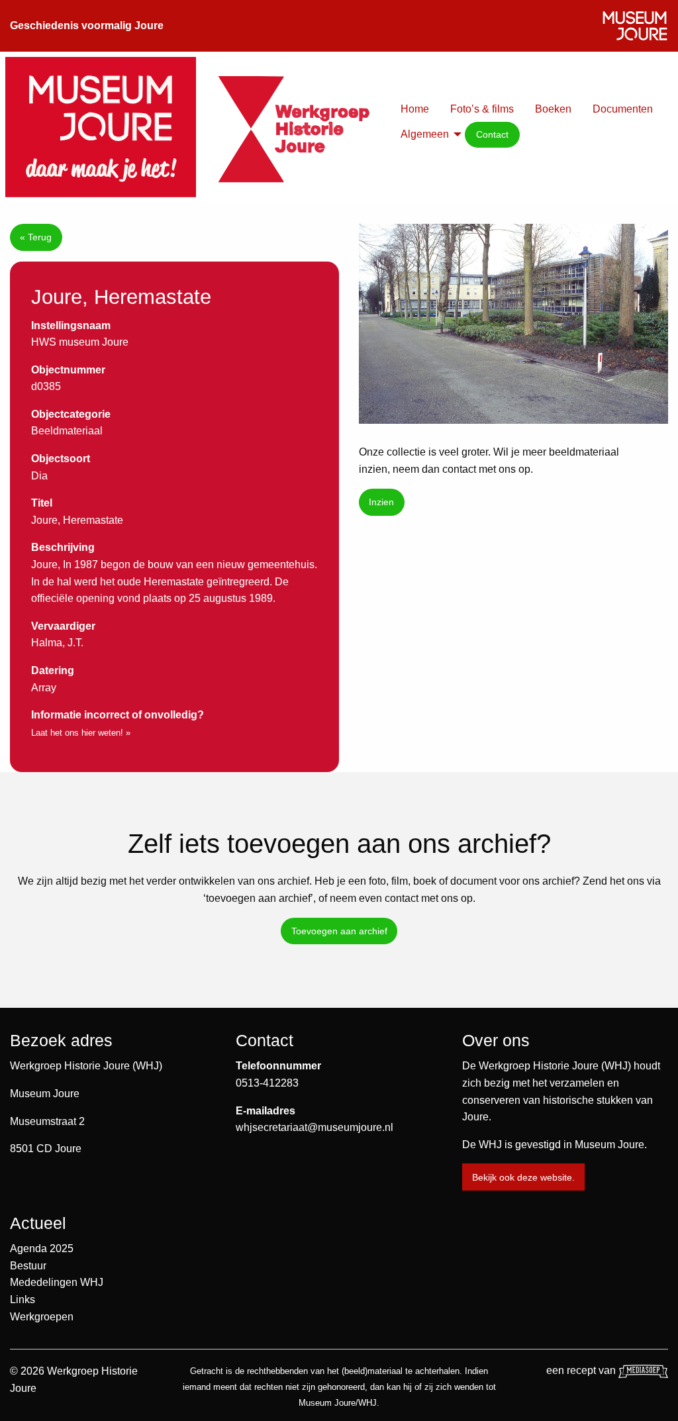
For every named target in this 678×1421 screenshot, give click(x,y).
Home (415, 109)
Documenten (623, 109)
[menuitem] (415, 109)
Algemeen (425, 134)
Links (22, 1299)
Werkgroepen (41, 1316)
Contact (492, 134)
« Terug (36, 237)
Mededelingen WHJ (56, 1282)
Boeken (553, 109)
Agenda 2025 (41, 1248)
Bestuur (28, 1265)
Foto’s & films (482, 109)
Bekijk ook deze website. (523, 1177)
